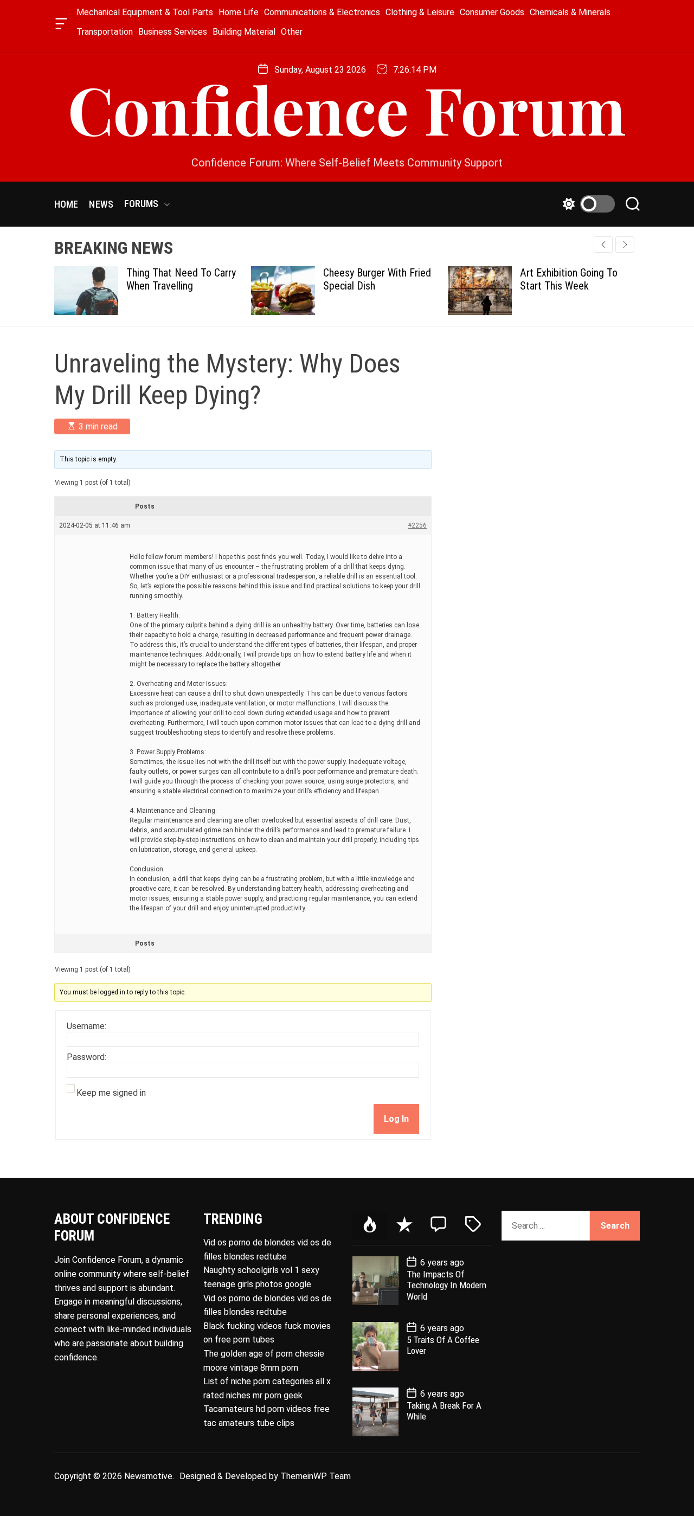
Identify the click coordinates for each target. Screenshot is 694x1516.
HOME (66, 204)
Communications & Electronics (322, 12)
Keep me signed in (111, 1093)
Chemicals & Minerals (570, 12)
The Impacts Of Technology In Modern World (446, 1285)
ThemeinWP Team (315, 1476)
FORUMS (141, 203)
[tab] (369, 1225)
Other (292, 32)
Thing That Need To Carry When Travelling (108, 279)
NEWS (101, 204)
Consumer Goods (492, 12)
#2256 (417, 525)
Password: (86, 1057)
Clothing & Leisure (419, 12)
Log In (396, 1119)
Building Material (244, 32)
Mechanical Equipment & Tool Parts (144, 12)
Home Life (239, 12)
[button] (624, 244)
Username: (86, 1026)
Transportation (104, 32)
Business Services (172, 32)
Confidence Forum (347, 108)
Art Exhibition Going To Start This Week (495, 279)
